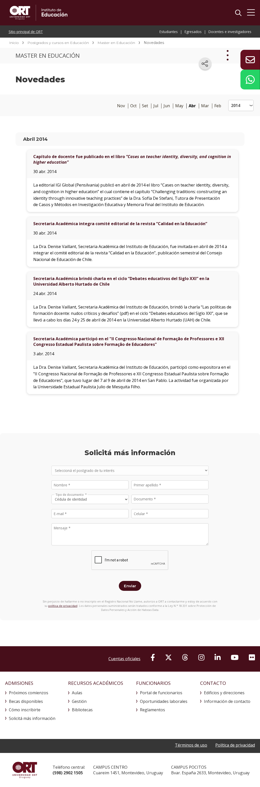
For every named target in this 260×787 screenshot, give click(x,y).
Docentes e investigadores (229, 31)
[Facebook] (153, 657)
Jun (167, 105)
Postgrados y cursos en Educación (58, 43)
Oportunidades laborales (163, 701)
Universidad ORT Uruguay (24, 770)
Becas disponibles (26, 701)
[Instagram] (201, 657)
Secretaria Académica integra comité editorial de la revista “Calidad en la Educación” (120, 223)
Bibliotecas (82, 710)
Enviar (130, 585)
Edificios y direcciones (224, 693)
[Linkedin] (218, 657)
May (179, 105)
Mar (205, 105)
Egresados (193, 31)
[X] (168, 657)
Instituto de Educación (84, 12)
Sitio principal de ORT (26, 31)
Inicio (14, 43)
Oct (133, 105)
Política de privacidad (235, 745)
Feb (217, 105)
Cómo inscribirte (24, 710)
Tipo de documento (69, 494)
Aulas (77, 693)
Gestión (79, 701)
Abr (192, 105)
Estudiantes (168, 31)
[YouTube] (235, 657)
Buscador (238, 12)
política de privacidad (62, 606)
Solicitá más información (32, 718)
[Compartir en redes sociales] (205, 63)
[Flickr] (252, 657)
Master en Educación (116, 43)
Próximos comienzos (28, 693)
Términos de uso (191, 745)
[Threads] (185, 657)
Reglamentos (152, 710)
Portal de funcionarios (161, 693)
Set (145, 105)
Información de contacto (227, 701)
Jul (155, 105)
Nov (121, 105)
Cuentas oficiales (124, 658)
